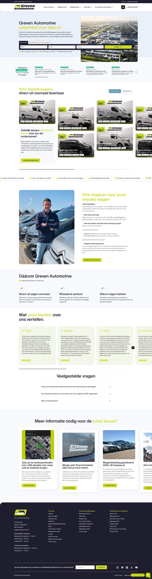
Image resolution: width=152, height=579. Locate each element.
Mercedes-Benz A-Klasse (117, 518)
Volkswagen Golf (114, 521)
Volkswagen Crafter (84, 526)
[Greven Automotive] (24, 7)
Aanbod (50, 513)
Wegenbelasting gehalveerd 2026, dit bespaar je (118, 463)
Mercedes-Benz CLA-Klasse (118, 529)
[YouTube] (136, 567)
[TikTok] (131, 567)
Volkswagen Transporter (86, 524)
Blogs (50, 526)
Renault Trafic (83, 518)
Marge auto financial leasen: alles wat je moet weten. (77, 466)
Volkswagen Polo (114, 516)
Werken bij (51, 521)
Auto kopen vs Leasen (54, 529)
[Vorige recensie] (19, 347)
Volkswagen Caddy (84, 529)
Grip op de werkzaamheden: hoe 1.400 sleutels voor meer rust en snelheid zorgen (37, 465)
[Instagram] (117, 567)
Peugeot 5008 (114, 524)
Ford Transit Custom (85, 521)
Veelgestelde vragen (132, 1)
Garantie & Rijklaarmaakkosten (57, 524)
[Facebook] (122, 567)
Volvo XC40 (113, 526)
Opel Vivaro (82, 516)
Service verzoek (52, 536)
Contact (124, 1)
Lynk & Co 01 (113, 513)
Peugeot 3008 (114, 531)
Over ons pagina (53, 516)
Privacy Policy (52, 541)
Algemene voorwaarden (55, 539)
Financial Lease (52, 518)
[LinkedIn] (127, 567)
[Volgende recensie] (133, 347)
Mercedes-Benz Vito (85, 513)
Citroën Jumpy (83, 531)
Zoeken (117, 47)
